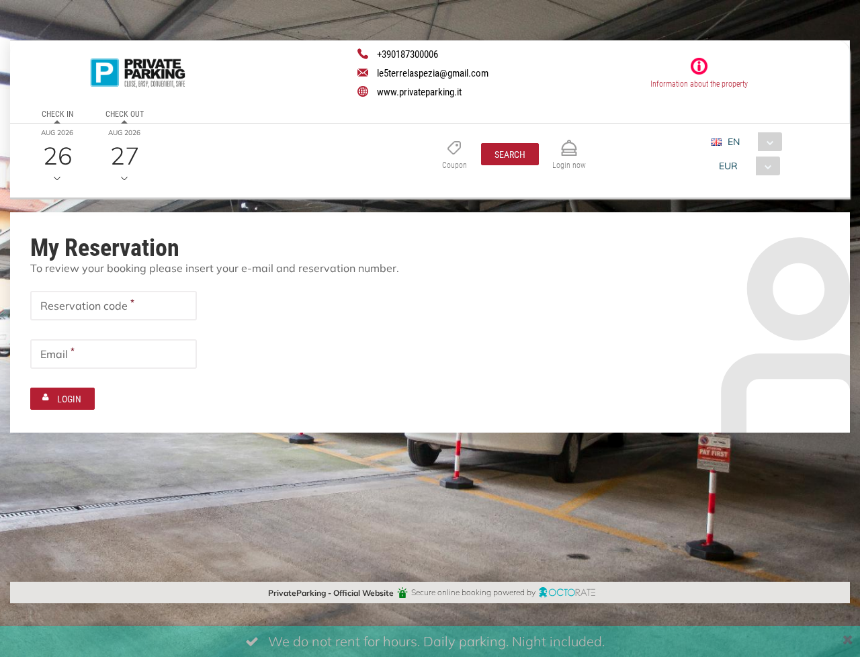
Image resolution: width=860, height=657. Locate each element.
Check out (124, 114)
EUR (728, 165)
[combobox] (751, 141)
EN (734, 141)
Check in (57, 114)
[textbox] (113, 305)
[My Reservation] (569, 142)
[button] (510, 154)
